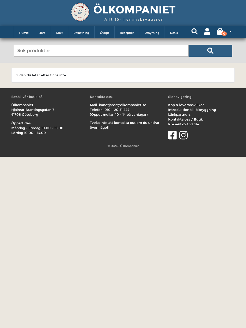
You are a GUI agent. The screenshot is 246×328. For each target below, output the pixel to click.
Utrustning (81, 33)
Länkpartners (179, 114)
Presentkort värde (183, 124)
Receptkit (127, 33)
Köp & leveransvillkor (186, 105)
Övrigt (104, 33)
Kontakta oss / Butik (185, 119)
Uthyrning (152, 33)
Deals (174, 33)
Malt (59, 33)
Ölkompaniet (134, 9)
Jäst (42, 33)
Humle (24, 33)
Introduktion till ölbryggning (192, 110)
